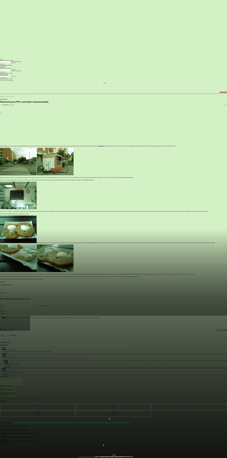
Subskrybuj (113, 411)
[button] (218, 92)
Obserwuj (113, 404)
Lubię (38, 404)
